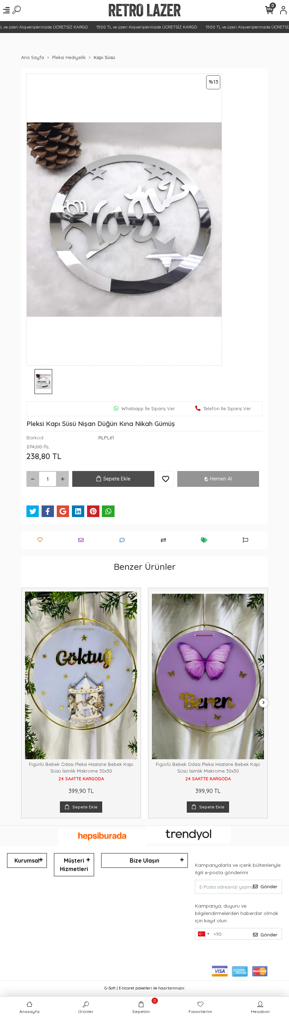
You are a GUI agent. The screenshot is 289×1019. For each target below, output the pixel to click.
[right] (264, 702)
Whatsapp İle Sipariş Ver (148, 408)
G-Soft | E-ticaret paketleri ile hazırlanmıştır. (144, 988)
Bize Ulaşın (144, 860)
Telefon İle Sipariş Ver (227, 408)
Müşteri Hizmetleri (74, 864)
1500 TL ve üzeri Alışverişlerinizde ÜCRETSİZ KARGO (136, 27)
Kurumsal (26, 860)
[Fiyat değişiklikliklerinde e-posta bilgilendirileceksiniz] (206, 540)
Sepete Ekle (116, 479)
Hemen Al (221, 479)
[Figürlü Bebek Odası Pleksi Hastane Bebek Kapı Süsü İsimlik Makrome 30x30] (81, 675)
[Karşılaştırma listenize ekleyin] (165, 540)
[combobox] (203, 934)
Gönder (268, 886)
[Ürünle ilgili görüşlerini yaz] (124, 540)
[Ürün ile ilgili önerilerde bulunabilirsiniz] (247, 540)
